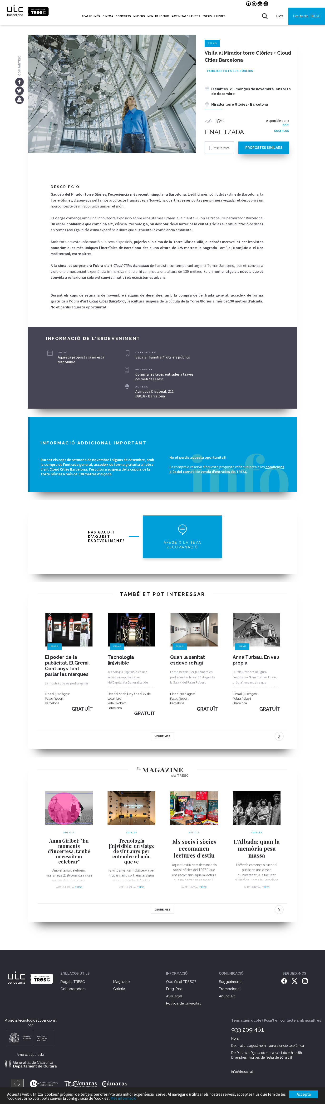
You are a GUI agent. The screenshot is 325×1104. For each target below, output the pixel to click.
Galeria (119, 989)
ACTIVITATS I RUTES (186, 16)
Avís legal (174, 996)
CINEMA (108, 16)
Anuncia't (227, 996)
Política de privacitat (183, 1003)
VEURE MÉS (162, 736)
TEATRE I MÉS (91, 16)
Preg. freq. (174, 989)
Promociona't (230, 989)
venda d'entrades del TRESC (224, 471)
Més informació (123, 1098)
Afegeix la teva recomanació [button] (182, 545)
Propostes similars (263, 148)
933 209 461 (247, 1029)
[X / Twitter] (294, 981)
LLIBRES (220, 16)
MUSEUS (139, 16)
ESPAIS (207, 16)
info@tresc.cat (242, 1072)
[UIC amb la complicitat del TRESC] (30, 983)
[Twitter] (19, 91)
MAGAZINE (280, 4)
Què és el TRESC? (181, 982)
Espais (212, 43)
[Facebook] (19, 82)
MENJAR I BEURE (159, 16)
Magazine (121, 982)
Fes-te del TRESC (306, 16)
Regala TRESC (72, 982)
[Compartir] (19, 99)
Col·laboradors (72, 989)
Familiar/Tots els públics (230, 71)
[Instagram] (305, 981)
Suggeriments (230, 982)
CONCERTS (123, 16)
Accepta (304, 1094)
